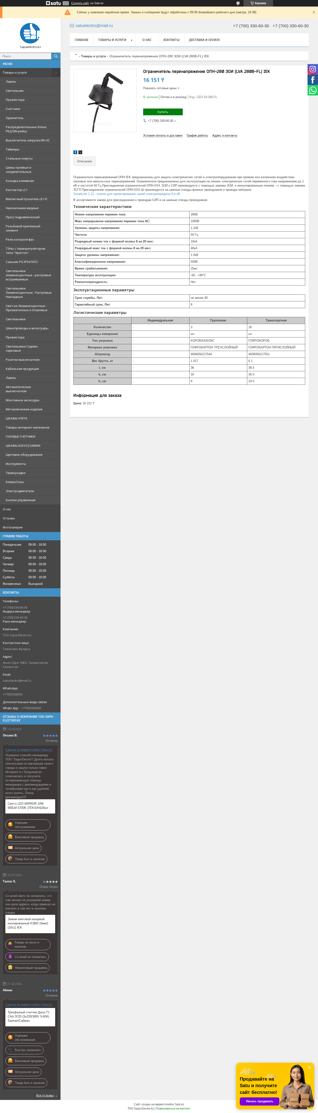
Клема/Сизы (15, 482)
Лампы (11, 81)
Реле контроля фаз (20, 239)
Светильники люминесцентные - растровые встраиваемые (28, 275)
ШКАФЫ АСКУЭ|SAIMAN (23, 445)
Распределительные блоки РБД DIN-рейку (26, 129)
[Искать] (56, 56)
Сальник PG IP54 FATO (22, 262)
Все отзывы (45, 1095)
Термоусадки (15, 473)
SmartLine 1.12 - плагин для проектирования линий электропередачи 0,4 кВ (126, 194)
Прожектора (15, 100)
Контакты (171, 40)
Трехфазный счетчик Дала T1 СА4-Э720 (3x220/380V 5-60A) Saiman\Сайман (29, 1016)
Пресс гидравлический (23, 217)
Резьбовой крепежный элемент (23, 228)
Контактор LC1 (16, 190)
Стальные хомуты (19, 158)
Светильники (16, 319)
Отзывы (9, 518)
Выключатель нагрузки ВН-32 (28, 140)
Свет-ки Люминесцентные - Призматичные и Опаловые (26, 308)
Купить (163, 112)
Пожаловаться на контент (173, 1108)
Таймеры (12, 149)
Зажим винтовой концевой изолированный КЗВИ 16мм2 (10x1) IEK (28, 923)
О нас (7, 509)
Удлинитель (15, 118)
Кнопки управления (20, 500)
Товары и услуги (15, 72)
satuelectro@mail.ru (17, 680)
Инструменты (16, 464)
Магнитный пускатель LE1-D (26, 199)
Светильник (15, 90)
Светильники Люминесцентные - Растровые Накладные (29, 292)
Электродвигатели (20, 491)
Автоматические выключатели (18, 389)
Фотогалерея (13, 527)
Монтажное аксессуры (22, 400)
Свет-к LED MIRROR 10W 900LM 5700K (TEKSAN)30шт (28, 806)
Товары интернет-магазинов (27, 427)
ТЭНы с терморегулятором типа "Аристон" (25, 250)
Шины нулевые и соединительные (18, 169)
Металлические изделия (24, 409)
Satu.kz (179, 1104)
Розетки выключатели (23, 359)
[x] (80, 153)
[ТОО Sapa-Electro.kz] (30, 33)
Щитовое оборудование (24, 455)
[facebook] (75, 153)
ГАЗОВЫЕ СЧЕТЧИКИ (20, 436)
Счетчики (13, 109)
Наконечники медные (22, 208)
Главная (81, 40)
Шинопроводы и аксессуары (27, 328)
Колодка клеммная (20, 181)
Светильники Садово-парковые (22, 348)
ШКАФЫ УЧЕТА (16, 418)
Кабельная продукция (22, 369)
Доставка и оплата (204, 40)
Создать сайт (80, 3)
